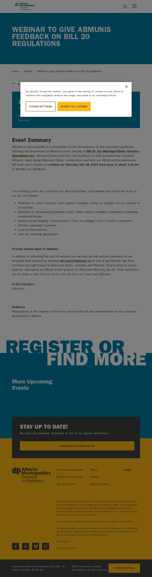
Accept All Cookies (74, 106)
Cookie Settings (40, 106)
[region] (76, 99)
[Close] (126, 86)
